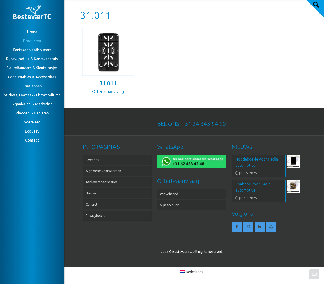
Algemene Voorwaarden (103, 171)
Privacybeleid (95, 216)
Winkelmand (169, 194)
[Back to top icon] (301, 274)
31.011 (108, 83)
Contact (91, 204)
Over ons (92, 160)
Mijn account (169, 205)
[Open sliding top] (315, 9)
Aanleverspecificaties (102, 182)
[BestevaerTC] (32, 13)
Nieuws (91, 193)
